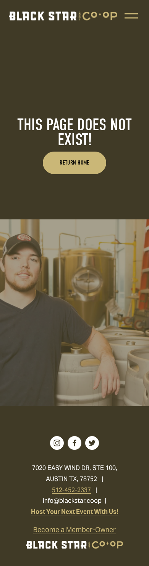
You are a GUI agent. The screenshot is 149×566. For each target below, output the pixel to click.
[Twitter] (92, 443)
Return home (74, 162)
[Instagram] (57, 443)
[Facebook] (74, 443)
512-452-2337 (71, 490)
